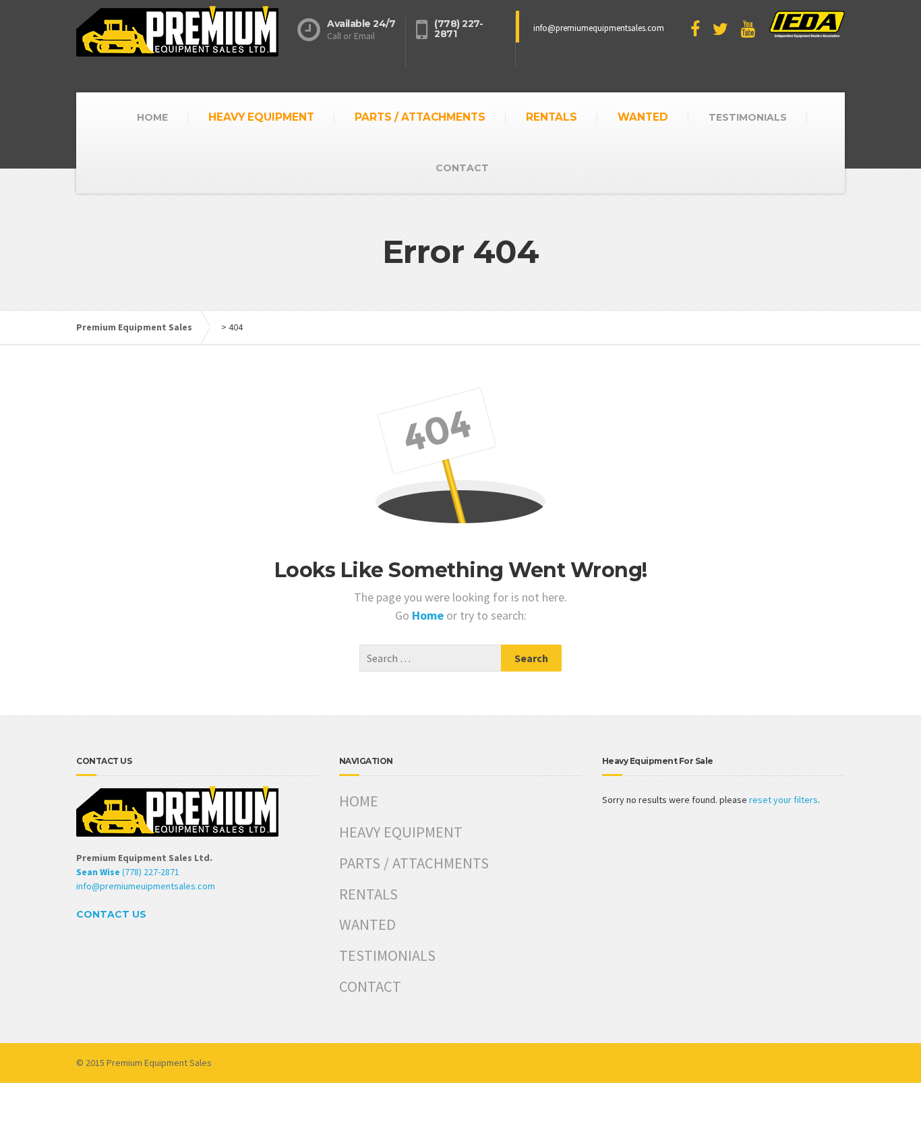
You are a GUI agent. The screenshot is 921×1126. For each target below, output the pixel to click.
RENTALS (551, 117)
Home (429, 615)
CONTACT (462, 168)
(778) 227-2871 (127, 872)
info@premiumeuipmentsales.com (145, 886)
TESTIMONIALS (748, 117)
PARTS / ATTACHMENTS (420, 117)
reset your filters (783, 800)
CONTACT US (111, 914)
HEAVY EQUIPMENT (261, 117)
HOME (152, 117)
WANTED (643, 117)
